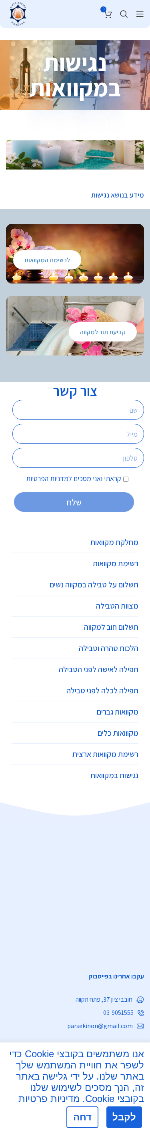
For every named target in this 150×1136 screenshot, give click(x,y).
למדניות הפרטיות (49, 478)
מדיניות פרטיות (49, 1098)
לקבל (124, 1117)
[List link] (75, 976)
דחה (82, 1117)
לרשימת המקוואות (47, 260)
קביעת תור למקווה (103, 332)
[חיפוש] (124, 14)
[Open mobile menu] (140, 14)
